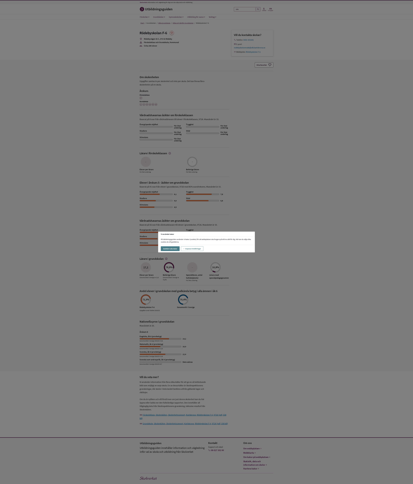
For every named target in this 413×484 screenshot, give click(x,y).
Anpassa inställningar (193, 249)
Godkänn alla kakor (170, 249)
